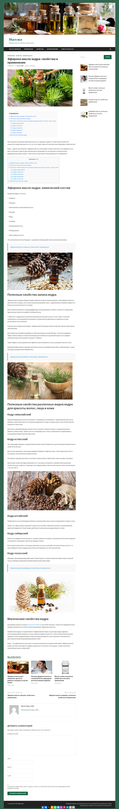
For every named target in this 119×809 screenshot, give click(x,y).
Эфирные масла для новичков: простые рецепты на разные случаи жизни (17, 679)
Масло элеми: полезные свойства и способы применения (64, 678)
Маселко (15, 39)
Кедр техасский (17, 179)
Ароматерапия (52, 49)
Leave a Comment (30, 66)
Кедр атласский (17, 172)
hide (37, 159)
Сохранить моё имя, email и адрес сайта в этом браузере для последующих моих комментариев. (38, 787)
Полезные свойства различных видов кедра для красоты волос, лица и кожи (33, 167)
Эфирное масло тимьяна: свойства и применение (29, 247)
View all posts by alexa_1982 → (30, 710)
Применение (28, 49)
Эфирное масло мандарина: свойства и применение (30, 568)
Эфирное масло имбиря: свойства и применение (29, 357)
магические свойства (34, 625)
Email (9, 767)
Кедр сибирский (17, 176)
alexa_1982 (20, 66)
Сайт (9, 776)
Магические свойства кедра (18, 181)
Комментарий (13, 734)
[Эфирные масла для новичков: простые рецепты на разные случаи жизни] (18, 674)
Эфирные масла (27, 55)
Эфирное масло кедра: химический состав (22, 163)
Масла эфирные (15, 49)
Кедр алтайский (17, 174)
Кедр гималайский (18, 170)
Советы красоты (67, 49)
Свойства (40, 49)
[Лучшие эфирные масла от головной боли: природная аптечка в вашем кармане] (41, 674)
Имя (9, 758)
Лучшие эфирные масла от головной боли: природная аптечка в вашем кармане (41, 678)
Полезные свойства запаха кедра (19, 165)
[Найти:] (95, 57)
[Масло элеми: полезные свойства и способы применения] (65, 674)
